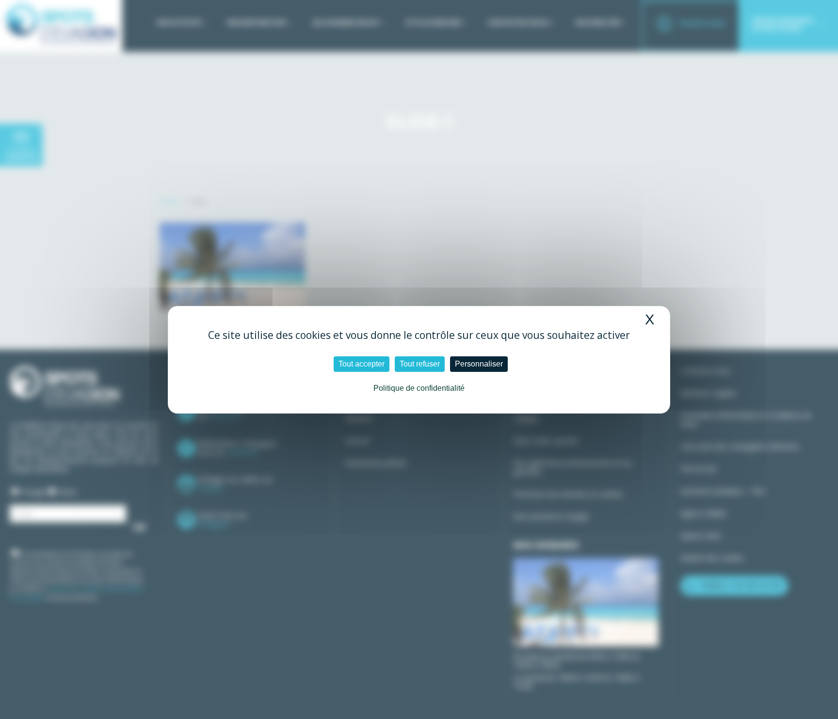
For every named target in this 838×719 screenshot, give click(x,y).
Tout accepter (361, 364)
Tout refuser (420, 364)
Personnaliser (479, 364)
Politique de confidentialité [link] (419, 388)
